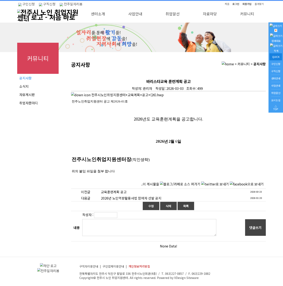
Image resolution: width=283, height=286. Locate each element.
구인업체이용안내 (113, 266)
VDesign (180, 278)
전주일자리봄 (72, 3)
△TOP (275, 107)
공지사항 (25, 77)
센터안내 (275, 78)
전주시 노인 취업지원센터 (112, 278)
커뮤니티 (247, 13)
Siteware (192, 278)
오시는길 (275, 100)
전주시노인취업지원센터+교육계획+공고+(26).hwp (127, 94)
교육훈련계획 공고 (114, 191)
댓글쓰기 (255, 227)
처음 (227, 4)
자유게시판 (27, 94)
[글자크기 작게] (276, 50)
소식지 (24, 86)
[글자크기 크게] (275, 31)
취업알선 (173, 13)
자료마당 (210, 13)
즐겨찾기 (259, 4)
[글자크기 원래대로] (276, 41)
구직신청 (49, 3)
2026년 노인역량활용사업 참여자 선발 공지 (131, 198)
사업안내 (135, 13)
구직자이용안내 (88, 266)
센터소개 (98, 13)
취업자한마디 (28, 102)
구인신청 (28, 3)
